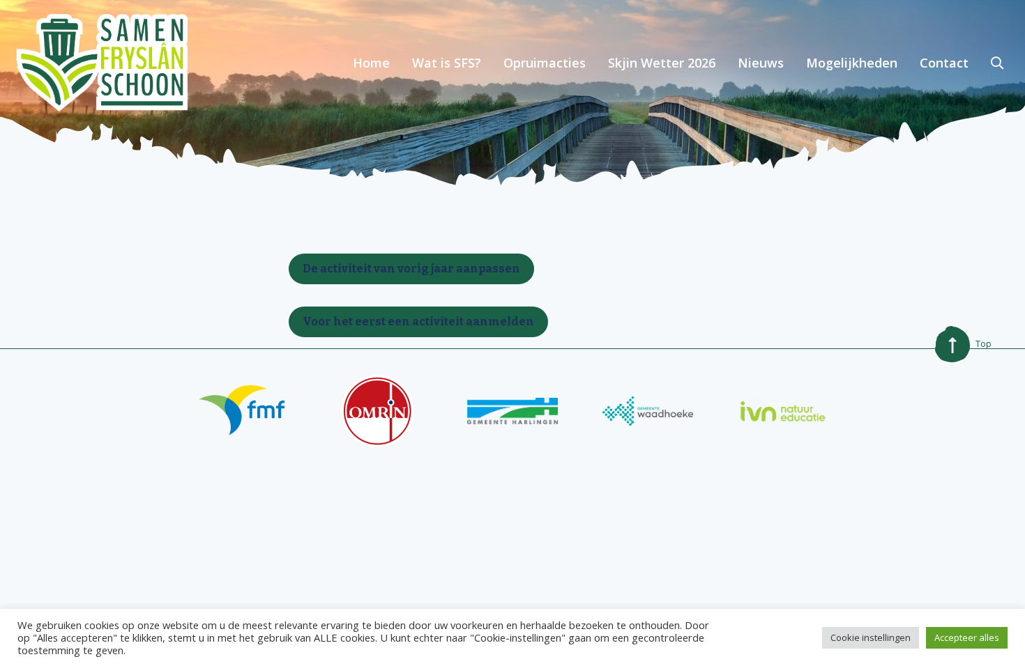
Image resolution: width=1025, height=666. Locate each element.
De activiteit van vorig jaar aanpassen (411, 268)
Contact (944, 62)
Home (371, 62)
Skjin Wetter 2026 (661, 62)
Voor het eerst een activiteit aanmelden (418, 321)
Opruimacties (544, 62)
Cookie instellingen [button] (870, 637)
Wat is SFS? (446, 62)
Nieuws (761, 62)
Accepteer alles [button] (966, 637)
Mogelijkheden (851, 62)
